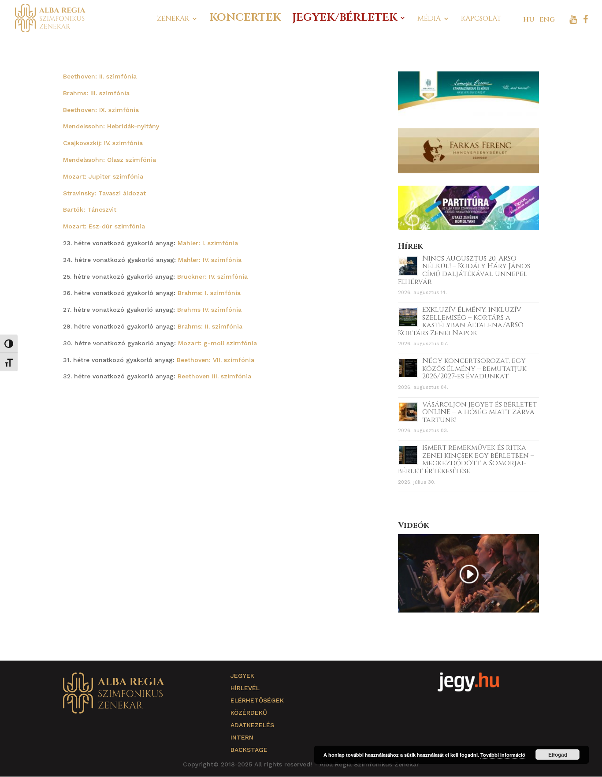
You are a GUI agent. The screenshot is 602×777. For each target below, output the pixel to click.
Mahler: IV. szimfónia (210, 259)
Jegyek (242, 675)
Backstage (249, 749)
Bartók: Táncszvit (89, 209)
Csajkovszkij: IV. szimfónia (103, 142)
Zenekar (173, 19)
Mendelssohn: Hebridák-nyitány (111, 126)
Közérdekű (248, 712)
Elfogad (557, 754)
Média (429, 19)
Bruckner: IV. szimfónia (212, 276)
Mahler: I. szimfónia (208, 243)
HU (529, 19)
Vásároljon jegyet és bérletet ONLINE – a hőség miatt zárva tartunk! (479, 412)
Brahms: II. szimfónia (210, 326)
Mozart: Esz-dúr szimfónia (104, 226)
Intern (241, 737)
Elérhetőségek (257, 700)
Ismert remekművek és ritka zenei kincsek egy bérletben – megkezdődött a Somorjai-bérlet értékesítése (466, 459)
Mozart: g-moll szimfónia (217, 343)
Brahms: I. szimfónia (209, 292)
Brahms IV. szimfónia (209, 309)
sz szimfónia (136, 159)
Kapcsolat (481, 19)
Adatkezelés (252, 724)
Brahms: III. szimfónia (96, 93)
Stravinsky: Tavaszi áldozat (104, 193)
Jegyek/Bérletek (344, 20)
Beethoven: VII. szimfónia (215, 359)
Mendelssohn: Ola (90, 159)
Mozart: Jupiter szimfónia (103, 176)
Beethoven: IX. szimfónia (101, 109)
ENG (547, 19)
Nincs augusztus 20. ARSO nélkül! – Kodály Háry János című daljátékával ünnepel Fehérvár (464, 270)
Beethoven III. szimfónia (214, 376)
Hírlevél (245, 687)
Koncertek (245, 20)
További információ (502, 754)
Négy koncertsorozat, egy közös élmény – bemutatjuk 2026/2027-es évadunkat (474, 368)
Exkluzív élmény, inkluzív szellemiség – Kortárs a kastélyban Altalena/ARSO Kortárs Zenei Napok (461, 321)
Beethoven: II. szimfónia (100, 76)
